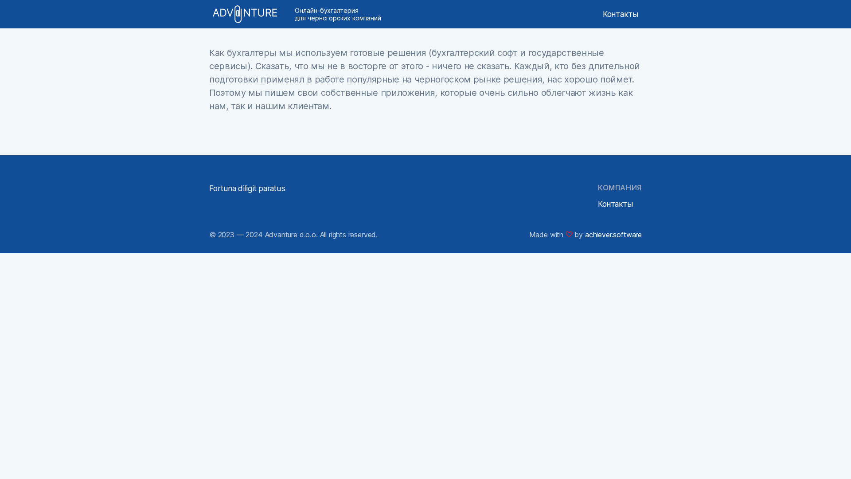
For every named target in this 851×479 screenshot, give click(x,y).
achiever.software (613, 234)
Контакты (620, 14)
